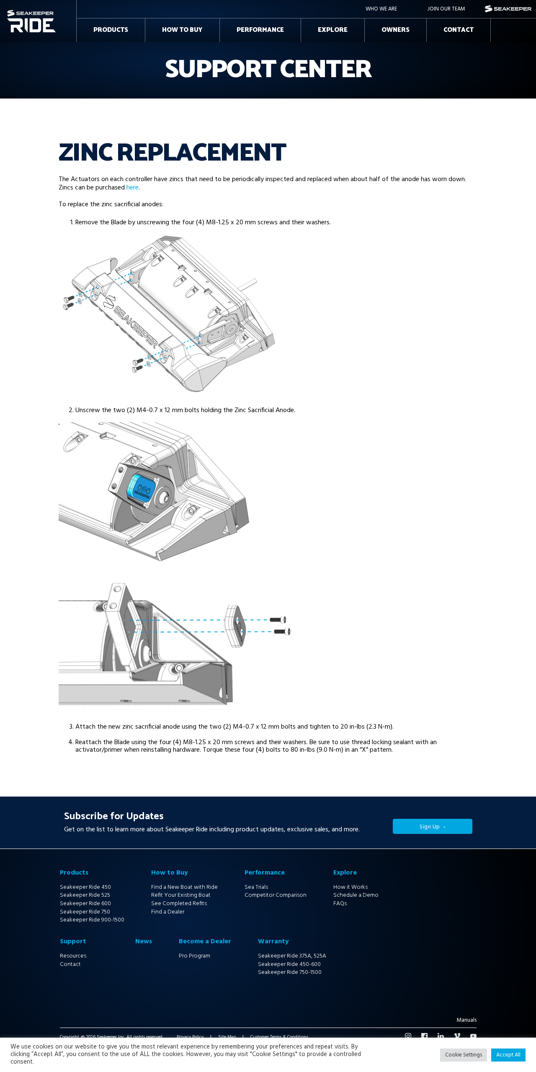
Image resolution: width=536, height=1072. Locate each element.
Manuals (466, 1020)
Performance (260, 30)
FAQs (340, 903)
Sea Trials (256, 887)
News (143, 941)
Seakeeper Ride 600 (85, 903)
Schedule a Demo (356, 895)
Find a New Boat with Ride (184, 887)
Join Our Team (446, 9)
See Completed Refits (179, 903)
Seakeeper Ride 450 (85, 887)
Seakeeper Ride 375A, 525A (292, 956)
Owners (395, 30)
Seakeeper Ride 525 (85, 895)
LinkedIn (441, 1036)
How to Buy (182, 30)
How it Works (350, 887)
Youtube (473, 1036)
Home (15, 12)
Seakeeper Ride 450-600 (289, 964)
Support (73, 941)
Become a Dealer (205, 941)
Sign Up (430, 827)
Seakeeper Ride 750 (85, 912)
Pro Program (194, 956)
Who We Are (381, 9)
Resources (73, 956)
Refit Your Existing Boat (181, 895)
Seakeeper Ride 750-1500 (290, 972)
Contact (458, 30)
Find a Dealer (167, 912)
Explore (333, 30)
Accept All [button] (508, 1055)
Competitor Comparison (276, 895)
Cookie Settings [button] (463, 1055)
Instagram (408, 1036)
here (132, 187)
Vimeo (457, 1036)
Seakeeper (508, 9)
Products (110, 30)
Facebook (424, 1036)
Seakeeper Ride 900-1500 (92, 920)
